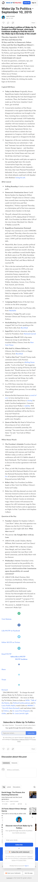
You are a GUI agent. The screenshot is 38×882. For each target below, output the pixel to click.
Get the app (29, 873)
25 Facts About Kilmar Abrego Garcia (14, 810)
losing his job (20, 177)
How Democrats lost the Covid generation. (12, 798)
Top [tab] (4, 787)
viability (27, 406)
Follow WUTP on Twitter (11, 642)
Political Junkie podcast (21, 703)
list (6, 476)
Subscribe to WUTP (18, 656)
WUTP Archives (21, 659)
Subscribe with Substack (20, 852)
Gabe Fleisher (10, 16)
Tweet (4, 679)
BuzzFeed (24, 328)
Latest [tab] (9, 787)
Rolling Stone (29, 362)
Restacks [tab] (14, 763)
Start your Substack (14, 873)
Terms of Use (28, 737)
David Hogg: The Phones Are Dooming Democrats (13, 793)
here (31, 29)
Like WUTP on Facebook (11, 630)
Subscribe (27, 3)
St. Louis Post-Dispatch (21, 711)
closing (29, 400)
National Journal (30, 334)
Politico (6, 711)
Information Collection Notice (20, 739)
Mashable (12, 310)
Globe (4, 713)
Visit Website (6, 619)
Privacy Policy (22, 860)
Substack (9, 878)
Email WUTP (6, 654)
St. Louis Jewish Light (21, 713)
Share (4, 669)
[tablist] (10, 763)
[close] (32, 817)
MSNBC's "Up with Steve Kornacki (18, 706)
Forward (5, 690)
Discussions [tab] (16, 787)
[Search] (34, 787)
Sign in (34, 3)
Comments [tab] (6, 763)
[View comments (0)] (8, 23)
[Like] (3, 23)
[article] (19, 798)
